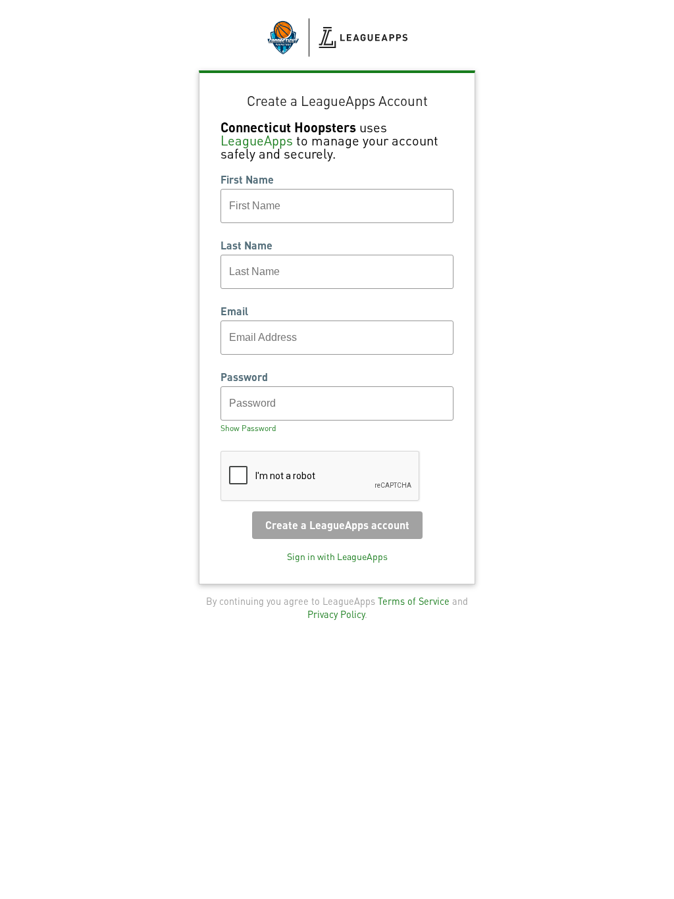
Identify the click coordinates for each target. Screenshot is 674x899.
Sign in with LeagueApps (337, 556)
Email (234, 311)
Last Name (246, 245)
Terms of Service (414, 601)
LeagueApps (256, 140)
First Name (247, 179)
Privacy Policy (336, 614)
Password (244, 377)
